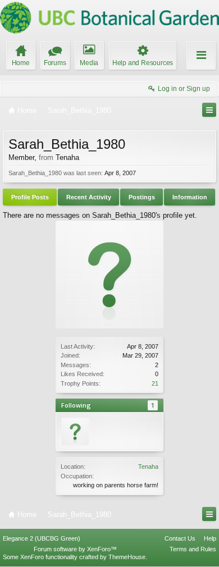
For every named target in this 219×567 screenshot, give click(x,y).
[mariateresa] (75, 432)
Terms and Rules (193, 549)
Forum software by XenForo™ (75, 549)
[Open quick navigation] (209, 110)
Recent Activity (88, 197)
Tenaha (148, 466)
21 (155, 383)
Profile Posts (30, 197)
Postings (142, 197)
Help (210, 538)
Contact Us (180, 538)
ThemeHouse (126, 557)
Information (189, 197)
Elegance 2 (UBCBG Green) (41, 538)
